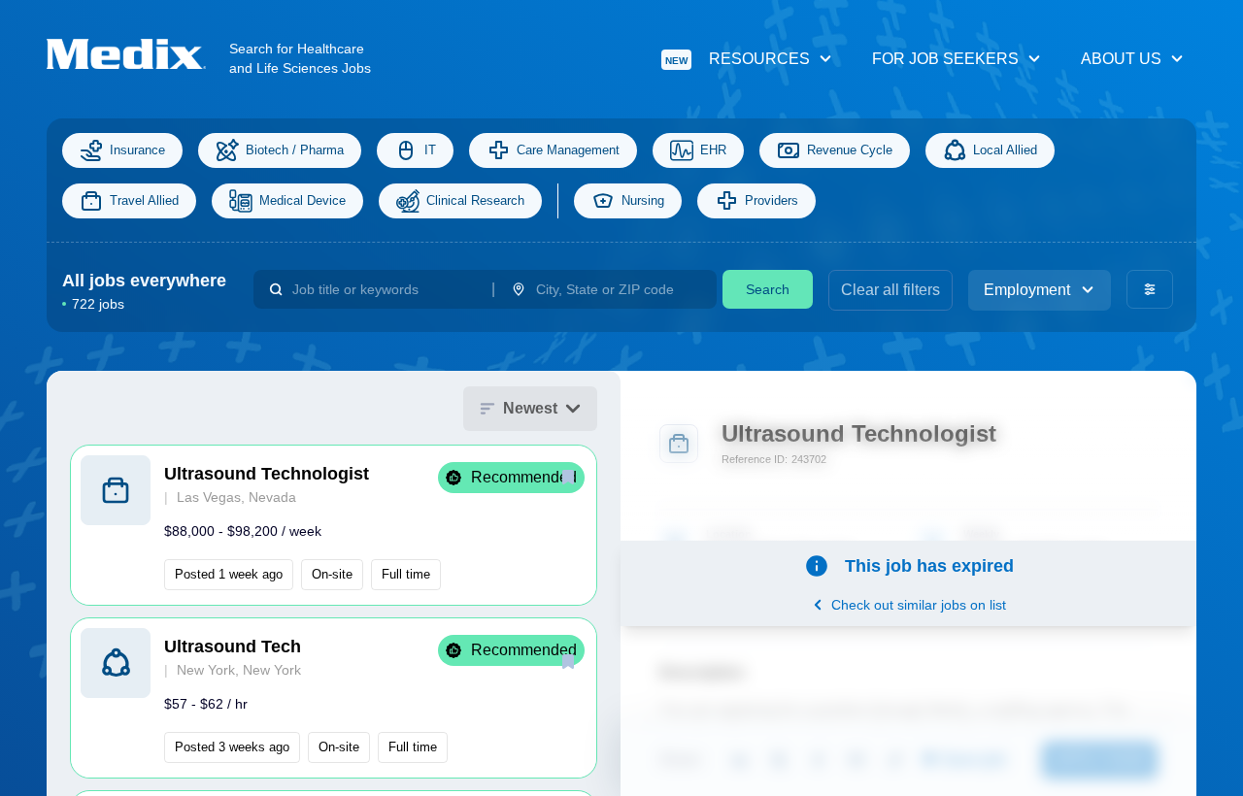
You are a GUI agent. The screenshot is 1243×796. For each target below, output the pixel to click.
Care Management (568, 150)
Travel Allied (144, 200)
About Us (1121, 58)
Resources (737, 58)
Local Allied (1005, 150)
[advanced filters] (1149, 289)
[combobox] (384, 289)
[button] (333, 525)
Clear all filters (890, 290)
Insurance (137, 150)
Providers (771, 200)
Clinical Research (475, 200)
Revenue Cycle (849, 150)
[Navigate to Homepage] (138, 54)
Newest (530, 408)
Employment (1027, 290)
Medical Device (302, 200)
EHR (713, 150)
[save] (568, 476)
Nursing (643, 200)
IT (430, 150)
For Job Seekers (945, 58)
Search (767, 289)
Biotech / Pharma (295, 150)
